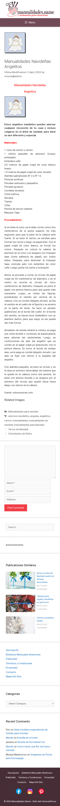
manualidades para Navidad (29, 424)
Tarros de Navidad (18, 429)
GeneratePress (49, 801)
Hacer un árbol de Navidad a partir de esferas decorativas (45, 577)
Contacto (11, 672)
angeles (34, 416)
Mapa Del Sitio (13, 676)
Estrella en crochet (27, 737)
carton (8, 420)
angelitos (45, 416)
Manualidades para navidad (23, 411)
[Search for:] (30, 527)
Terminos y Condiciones (19, 663)
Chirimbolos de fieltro (20, 433)
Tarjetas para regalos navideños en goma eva (45, 599)
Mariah (9, 737)
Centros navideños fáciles (45, 619)
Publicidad (11, 658)
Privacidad (11, 667)
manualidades (20, 420)
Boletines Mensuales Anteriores (23, 654)
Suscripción (12, 650)
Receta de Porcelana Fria (31, 742)
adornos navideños (18, 416)
